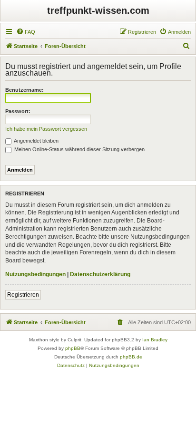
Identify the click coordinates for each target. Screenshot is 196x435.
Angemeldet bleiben (36, 141)
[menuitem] (25, 32)
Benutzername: (24, 90)
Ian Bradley (154, 339)
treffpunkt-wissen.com (98, 10)
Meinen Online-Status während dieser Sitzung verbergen (79, 149)
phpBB (72, 348)
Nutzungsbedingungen (35, 274)
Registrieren (23, 294)
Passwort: (17, 111)
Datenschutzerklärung (100, 274)
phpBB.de (131, 356)
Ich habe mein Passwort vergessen (46, 129)
